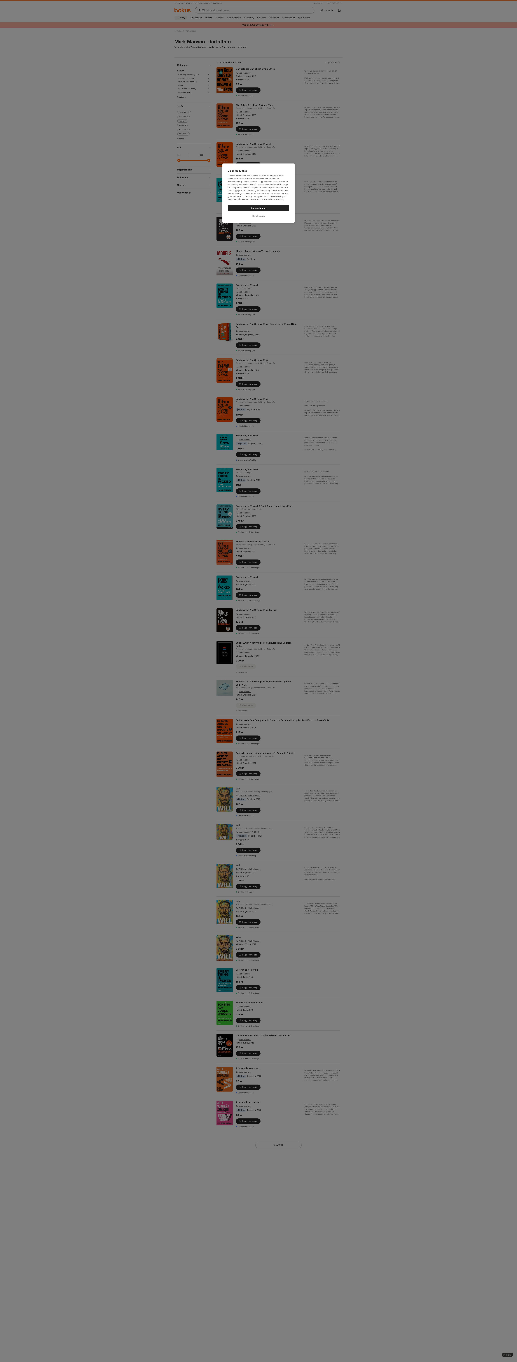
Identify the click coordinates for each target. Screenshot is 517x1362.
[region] (258, 193)
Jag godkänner (258, 208)
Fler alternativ (258, 216)
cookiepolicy (278, 199)
